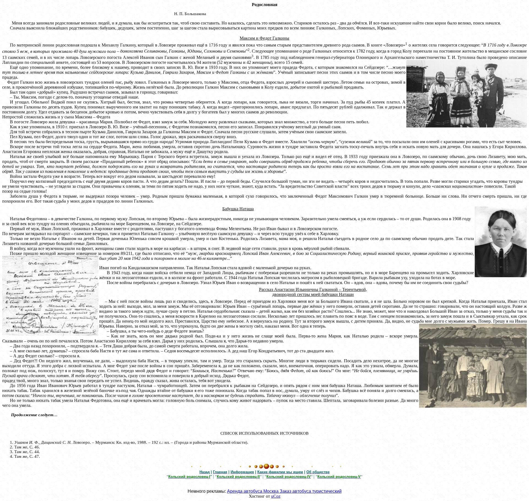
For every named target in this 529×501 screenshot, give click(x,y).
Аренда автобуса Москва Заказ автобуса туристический (284, 491)
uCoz (275, 496)
